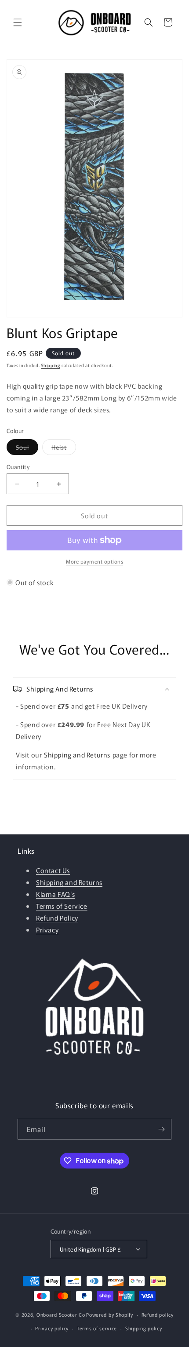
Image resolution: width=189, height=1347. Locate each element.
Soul (27, 448)
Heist (63, 448)
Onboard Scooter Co (60, 1314)
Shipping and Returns (77, 754)
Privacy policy (52, 1328)
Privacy (47, 929)
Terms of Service (61, 905)
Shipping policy (143, 1328)
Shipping (50, 365)
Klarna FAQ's (55, 894)
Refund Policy (57, 917)
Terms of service (97, 1328)
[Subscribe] (161, 1129)
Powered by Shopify (109, 1314)
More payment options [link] (94, 561)
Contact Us (53, 870)
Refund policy (158, 1314)
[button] (17, 22)
